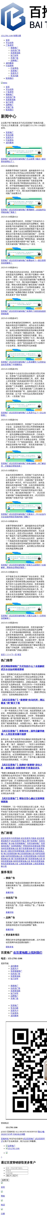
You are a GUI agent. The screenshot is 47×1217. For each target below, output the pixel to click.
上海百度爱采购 (25, 864)
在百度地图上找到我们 (27, 952)
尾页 (19, 655)
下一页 (14, 655)
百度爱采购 (15, 53)
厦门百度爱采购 (18, 859)
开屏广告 (14, 58)
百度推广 (14, 71)
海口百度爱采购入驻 (26, 854)
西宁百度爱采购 (25, 848)
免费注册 (17, 36)
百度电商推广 (17, 846)
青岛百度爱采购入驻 (9, 864)
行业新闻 (9, 66)
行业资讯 (14, 68)
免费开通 (5, 1180)
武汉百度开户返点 (19, 841)
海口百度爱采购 (10, 854)
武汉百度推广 (29, 1139)
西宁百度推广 (33, 841)
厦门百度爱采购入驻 (33, 859)
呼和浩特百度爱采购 (31, 846)
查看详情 (9, 892)
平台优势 (9, 43)
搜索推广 (14, 48)
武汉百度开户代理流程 (10, 838)
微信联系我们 (7, 1020)
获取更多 (9, 947)
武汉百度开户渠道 (28, 838)
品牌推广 (14, 60)
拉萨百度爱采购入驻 (14, 856)
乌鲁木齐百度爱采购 (16, 851)
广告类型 (9, 45)
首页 (8, 40)
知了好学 (14, 55)
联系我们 (9, 78)
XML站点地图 (19, 1134)
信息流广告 (15, 50)
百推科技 (5, 1139)
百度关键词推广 (33, 843)
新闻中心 (5, 1003)
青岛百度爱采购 (37, 861)
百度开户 (14, 73)
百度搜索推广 (21, 843)
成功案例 (9, 63)
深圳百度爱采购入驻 (21, 861)
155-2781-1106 (7, 36)
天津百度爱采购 (30, 856)
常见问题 (14, 76)
